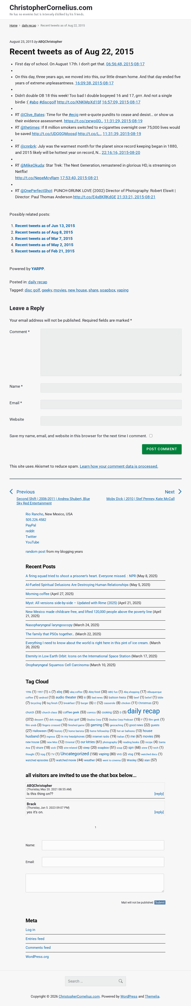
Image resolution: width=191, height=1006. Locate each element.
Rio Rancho (34, 514)
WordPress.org (37, 957)
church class (49, 712)
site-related (70, 747)
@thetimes (30, 127)
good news (136, 725)
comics (91, 712)
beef (136, 697)
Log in (30, 930)
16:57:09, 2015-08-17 (121, 102)
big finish (52, 703)
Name (16, 386)
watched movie (66, 760)
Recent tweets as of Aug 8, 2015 (44, 232)
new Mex (52, 742)
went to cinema (112, 760)
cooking (107, 712)
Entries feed (35, 939)
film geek (154, 719)
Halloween (40, 731)
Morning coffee (37, 594)
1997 (40, 692)
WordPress (128, 996)
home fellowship (99, 731)
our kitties (88, 742)
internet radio (100, 736)
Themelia (152, 996)
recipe (149, 742)
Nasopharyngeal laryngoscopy (49, 625)
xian (147, 760)
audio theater (66, 697)
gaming (96, 725)
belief (148, 697)
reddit (30, 531)
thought (30, 754)
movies (60, 290)
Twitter (31, 537)
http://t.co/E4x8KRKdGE (94, 197)
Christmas (144, 703)
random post (35, 551)
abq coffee (76, 692)
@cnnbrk (28, 146)
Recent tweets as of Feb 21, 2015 (45, 251)
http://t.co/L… (90, 133)
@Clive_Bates (32, 114)
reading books (131, 742)
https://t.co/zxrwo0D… (83, 121)
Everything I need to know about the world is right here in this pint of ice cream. (87, 643)
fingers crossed (51, 725)
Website (17, 419)
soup (119, 747)
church (30, 712)
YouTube (32, 542)
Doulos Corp (94, 719)
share (93, 290)
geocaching (116, 725)
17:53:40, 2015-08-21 (79, 177)
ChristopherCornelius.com (79, 996)
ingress (51, 736)
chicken (125, 703)
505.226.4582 (36, 520)
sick (53, 747)
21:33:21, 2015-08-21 (136, 197)
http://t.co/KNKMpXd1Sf (79, 102)
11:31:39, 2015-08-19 (122, 133)
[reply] (159, 794)
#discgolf (47, 102)
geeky (47, 290)
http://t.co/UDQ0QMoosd (54, 133)
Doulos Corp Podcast (121, 719)
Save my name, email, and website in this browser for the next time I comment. (78, 436)
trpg (43, 754)
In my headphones (73, 736)
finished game (76, 725)
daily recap (37, 282)
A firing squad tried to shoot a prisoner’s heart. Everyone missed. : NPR (81, 576)
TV (53, 754)
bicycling (36, 703)
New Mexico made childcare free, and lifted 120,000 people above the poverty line (89, 612)
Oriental (70, 742)
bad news (97, 697)
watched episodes (37, 760)
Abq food (94, 692)
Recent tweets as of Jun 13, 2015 (45, 225)
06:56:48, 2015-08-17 (125, 64)
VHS (119, 754)
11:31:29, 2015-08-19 (123, 121)
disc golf (32, 290)
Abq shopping (131, 692)
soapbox (107, 290)
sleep (86, 747)
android (43, 697)
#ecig (73, 114)
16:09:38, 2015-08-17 (94, 83)
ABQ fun (113, 692)
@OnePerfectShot (36, 190)
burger (84, 703)
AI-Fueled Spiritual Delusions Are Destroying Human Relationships (77, 585)
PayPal (31, 525)
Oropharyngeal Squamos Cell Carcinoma (57, 665)
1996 (28, 692)
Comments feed (38, 948)
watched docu (149, 754)
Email (16, 402)
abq (59, 692)
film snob (31, 725)
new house (77, 290)
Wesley (131, 760)
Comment (20, 331)
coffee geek (71, 712)
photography (110, 742)
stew (144, 747)
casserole (109, 703)
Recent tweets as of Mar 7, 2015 (44, 238)
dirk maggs (55, 719)
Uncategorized (75, 753)
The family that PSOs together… (50, 634)
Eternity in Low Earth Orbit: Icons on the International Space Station (78, 656)
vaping (123, 290)
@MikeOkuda (32, 165)
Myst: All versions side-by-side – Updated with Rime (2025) (71, 603)
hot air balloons (126, 731)
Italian (120, 736)
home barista (76, 731)
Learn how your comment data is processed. (119, 466)
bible (160, 697)
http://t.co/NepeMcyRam (37, 177)
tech (155, 747)
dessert (38, 719)
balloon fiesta (117, 697)
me (132, 736)
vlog (130, 754)
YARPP (37, 268)
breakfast (69, 703)
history (58, 731)
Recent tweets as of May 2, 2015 (44, 244)
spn (131, 747)
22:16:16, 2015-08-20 (121, 152)
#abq (33, 102)
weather (89, 760)
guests (155, 725)
